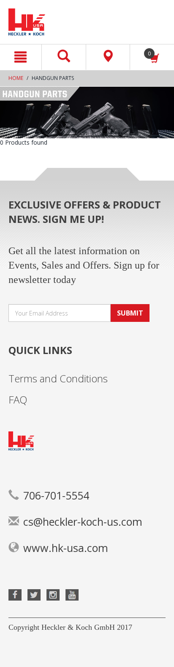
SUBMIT (130, 313)
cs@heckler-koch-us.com (82, 521)
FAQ (17, 399)
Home (15, 78)
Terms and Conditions (58, 378)
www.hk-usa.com (65, 548)
